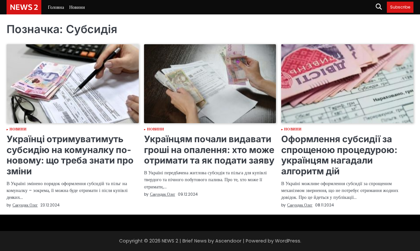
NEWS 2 (24, 6)
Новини (77, 7)
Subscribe (400, 7)
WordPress (287, 241)
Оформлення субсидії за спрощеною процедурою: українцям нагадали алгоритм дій (339, 155)
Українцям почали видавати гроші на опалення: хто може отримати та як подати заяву (209, 150)
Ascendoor (228, 241)
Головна (56, 7)
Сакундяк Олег (25, 205)
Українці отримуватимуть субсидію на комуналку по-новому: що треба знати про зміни (70, 155)
